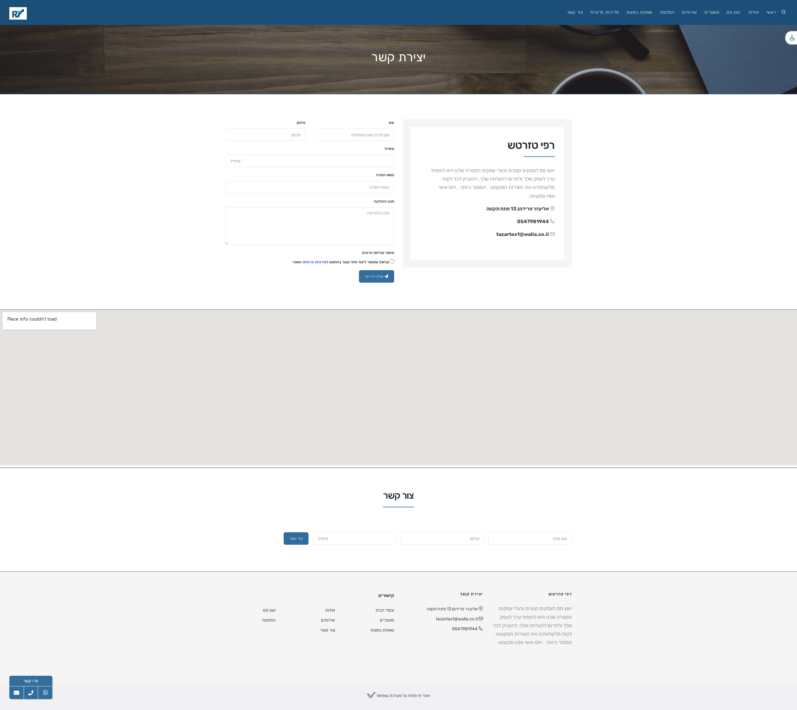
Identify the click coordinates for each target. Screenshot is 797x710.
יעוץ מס (733, 12)
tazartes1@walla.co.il (522, 234)
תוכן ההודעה (384, 201)
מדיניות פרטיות (604, 12)
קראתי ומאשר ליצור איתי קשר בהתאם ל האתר (341, 262)
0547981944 (533, 221)
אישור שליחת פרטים (378, 253)
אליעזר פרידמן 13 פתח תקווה (517, 209)
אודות (753, 12)
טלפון (301, 122)
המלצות (667, 12)
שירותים (689, 12)
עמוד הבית (384, 610)
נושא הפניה (385, 175)
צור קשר (575, 12)
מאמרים (712, 12)
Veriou (382, 695)
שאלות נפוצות (639, 12)
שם (391, 122)
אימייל (389, 149)
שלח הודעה (374, 276)
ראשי (771, 12)
